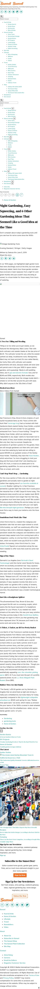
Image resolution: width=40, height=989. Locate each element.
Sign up (3, 855)
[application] (20, 403)
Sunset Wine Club (13, 90)
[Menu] (1, 1)
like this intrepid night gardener (12, 508)
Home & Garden (8, 32)
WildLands (11, 68)
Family (9, 58)
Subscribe (7, 186)
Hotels (9, 80)
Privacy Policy (8, 978)
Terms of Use (34, 975)
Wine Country (11, 70)
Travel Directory (12, 66)
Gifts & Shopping (12, 54)
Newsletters (7, 94)
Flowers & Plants (12, 44)
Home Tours (11, 34)
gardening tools (10, 721)
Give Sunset (7, 96)
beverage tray (13, 423)
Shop (5, 84)
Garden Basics (12, 38)
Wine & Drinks (12, 30)
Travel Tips (4, 765)
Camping (10, 76)
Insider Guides (12, 64)
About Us (7, 936)
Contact (3, 951)
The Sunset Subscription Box (16, 92)
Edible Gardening (12, 48)
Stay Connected (4, 192)
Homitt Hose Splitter (30, 615)
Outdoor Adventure (13, 74)
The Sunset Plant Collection (14, 944)
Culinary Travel (12, 82)
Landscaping (11, 42)
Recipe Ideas (11, 26)
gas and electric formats (19, 373)
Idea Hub (6, 50)
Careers (7, 958)
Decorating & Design (13, 36)
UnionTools (4, 546)
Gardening (8, 718)
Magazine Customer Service (12, 188)
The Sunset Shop (12, 88)
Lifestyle (6, 52)
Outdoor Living (12, 46)
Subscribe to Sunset (11, 938)
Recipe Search (12, 24)
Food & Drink (7, 22)
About (2, 931)
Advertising (8, 955)
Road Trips (11, 72)
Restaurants (11, 28)
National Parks (12, 78)
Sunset (2, 909)
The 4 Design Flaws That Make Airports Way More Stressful (18, 827)
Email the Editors (10, 960)
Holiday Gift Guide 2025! (15, 86)
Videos (10, 60)
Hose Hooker (34, 456)
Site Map (7, 946)
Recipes (3, 830)
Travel (5, 62)
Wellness (10, 56)
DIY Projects (11, 40)
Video (6, 927)
